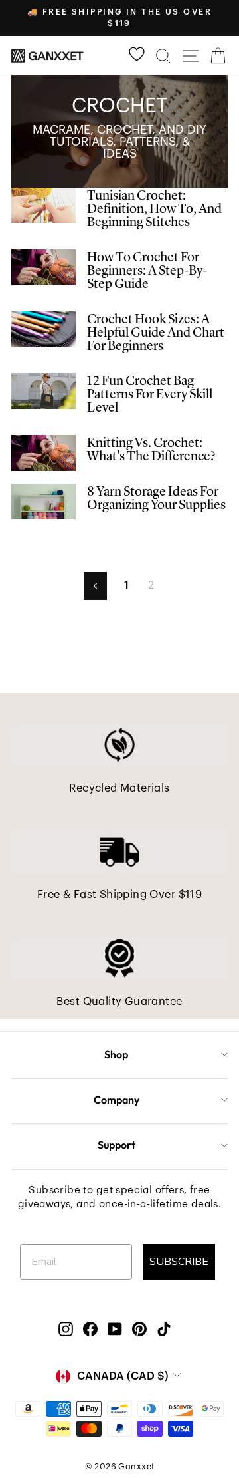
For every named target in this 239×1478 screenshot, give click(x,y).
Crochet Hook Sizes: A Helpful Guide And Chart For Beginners (155, 333)
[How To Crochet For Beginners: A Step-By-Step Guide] (43, 267)
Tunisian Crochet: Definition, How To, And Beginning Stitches (154, 209)
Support (116, 1144)
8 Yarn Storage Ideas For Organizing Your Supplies (156, 499)
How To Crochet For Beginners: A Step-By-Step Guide (147, 271)
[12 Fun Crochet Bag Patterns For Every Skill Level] (43, 391)
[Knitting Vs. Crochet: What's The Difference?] (43, 453)
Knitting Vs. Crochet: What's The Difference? (151, 450)
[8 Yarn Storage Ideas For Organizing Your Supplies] (43, 502)
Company (116, 1099)
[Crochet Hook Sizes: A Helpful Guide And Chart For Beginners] (43, 329)
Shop (116, 1054)
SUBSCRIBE (178, 1262)
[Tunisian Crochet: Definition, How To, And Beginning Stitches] (43, 206)
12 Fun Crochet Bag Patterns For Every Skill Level (149, 395)
